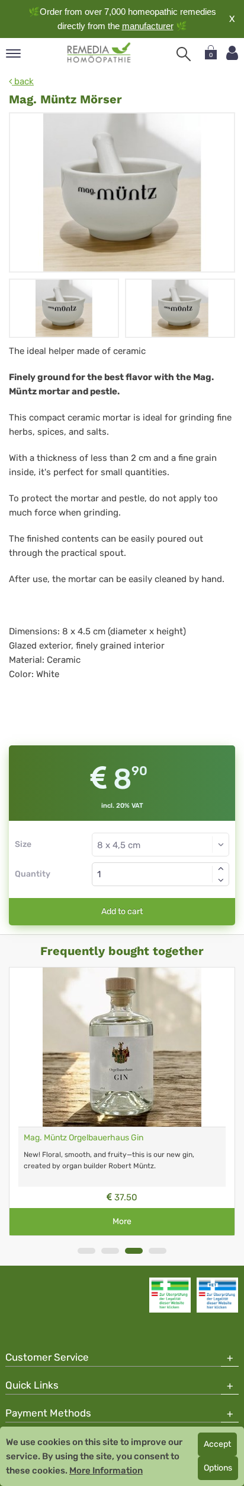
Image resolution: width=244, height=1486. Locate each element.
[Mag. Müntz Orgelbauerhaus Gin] (122, 1047)
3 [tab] (134, 1251)
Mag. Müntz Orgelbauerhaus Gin (83, 1138)
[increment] (221, 868)
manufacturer (148, 26)
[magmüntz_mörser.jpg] (122, 192)
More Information (106, 1470)
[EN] (99, 53)
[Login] (232, 53)
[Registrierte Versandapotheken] (170, 1295)
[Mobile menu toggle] (13, 54)
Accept (217, 1444)
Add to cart (122, 911)
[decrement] (221, 880)
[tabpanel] (122, 1101)
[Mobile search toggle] (183, 54)
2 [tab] (110, 1251)
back (23, 81)
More (122, 1221)
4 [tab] (157, 1251)
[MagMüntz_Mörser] (64, 308)
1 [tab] (86, 1251)
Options (218, 1468)
